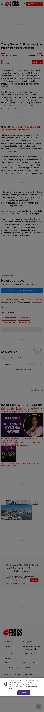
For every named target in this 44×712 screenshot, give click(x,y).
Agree (24, 693)
